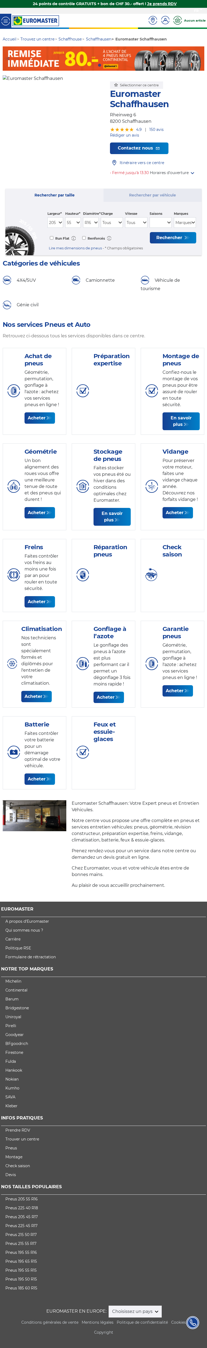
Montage (13, 1157)
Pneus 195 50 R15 (21, 1279)
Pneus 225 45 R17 (21, 1225)
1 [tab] (99, 65)
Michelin (13, 981)
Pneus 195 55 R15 (21, 1270)
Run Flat (61, 238)
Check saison (17, 1165)
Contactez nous (136, 148)
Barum (12, 999)
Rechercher (170, 237)
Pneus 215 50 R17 (21, 1234)
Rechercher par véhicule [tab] (152, 195)
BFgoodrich (16, 1043)
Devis (10, 1174)
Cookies (178, 1322)
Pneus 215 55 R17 (20, 1243)
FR (196, 11)
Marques (181, 214)
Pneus (11, 1148)
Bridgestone (17, 1008)
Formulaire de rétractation (30, 957)
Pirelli (10, 1025)
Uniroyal (13, 1016)
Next (200, 58)
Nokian (12, 1079)
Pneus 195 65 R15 (21, 1261)
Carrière (12, 939)
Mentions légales (97, 1322)
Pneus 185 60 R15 (21, 1288)
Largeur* (54, 214)
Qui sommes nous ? (24, 930)
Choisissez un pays (133, 1311)
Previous (6, 58)
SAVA (10, 1097)
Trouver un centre (22, 1139)
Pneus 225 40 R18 (21, 1208)
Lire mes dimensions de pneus (75, 248)
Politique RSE (18, 948)
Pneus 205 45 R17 (21, 1216)
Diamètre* (92, 214)
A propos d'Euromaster (27, 921)
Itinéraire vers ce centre (142, 162)
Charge (107, 214)
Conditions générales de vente (49, 1322)
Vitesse (131, 214)
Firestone (14, 1052)
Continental (16, 990)
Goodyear (14, 1034)
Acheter (37, 417)
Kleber (11, 1105)
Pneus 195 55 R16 (21, 1252)
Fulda (10, 1061)
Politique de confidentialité (142, 1322)
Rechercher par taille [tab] (54, 195)
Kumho (12, 1088)
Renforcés (96, 238)
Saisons (156, 214)
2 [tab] (107, 65)
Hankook (13, 1070)
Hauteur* (72, 214)
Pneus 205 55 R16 (21, 1199)
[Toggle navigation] (5, 21)
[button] (172, 172)
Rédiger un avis (124, 135)
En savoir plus (181, 421)
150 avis (156, 129)
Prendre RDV (17, 1130)
